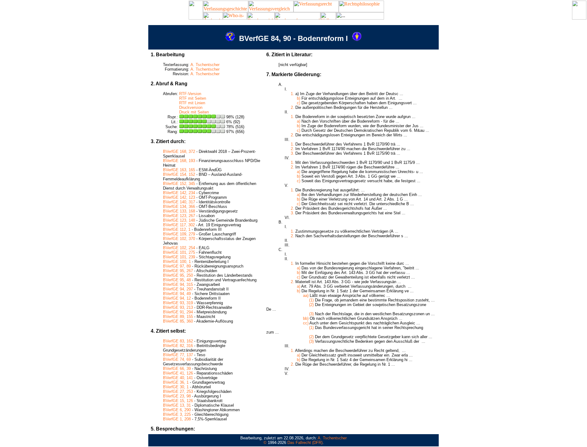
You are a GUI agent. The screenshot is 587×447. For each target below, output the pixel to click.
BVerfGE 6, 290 (177, 410)
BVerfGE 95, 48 (177, 280)
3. (292, 153)
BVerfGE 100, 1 (177, 261)
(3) (311, 314)
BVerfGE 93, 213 (178, 307)
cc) (305, 323)
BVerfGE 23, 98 (177, 396)
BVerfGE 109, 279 (179, 234)
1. (292, 93)
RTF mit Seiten (192, 98)
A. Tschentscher (205, 64)
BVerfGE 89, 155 (178, 316)
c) (298, 103)
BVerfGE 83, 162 (178, 341)
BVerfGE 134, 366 (179, 206)
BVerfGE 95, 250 (178, 275)
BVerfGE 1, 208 (177, 419)
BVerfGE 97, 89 (177, 266)
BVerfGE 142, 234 (179, 192)
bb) (305, 318)
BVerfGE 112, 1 (176, 229)
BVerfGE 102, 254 (179, 248)
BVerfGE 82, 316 (178, 345)
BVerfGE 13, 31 (177, 405)
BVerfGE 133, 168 (179, 211)
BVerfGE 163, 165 (179, 170)
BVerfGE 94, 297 (178, 289)
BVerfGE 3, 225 (177, 414)
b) (298, 98)
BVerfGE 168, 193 (179, 160)
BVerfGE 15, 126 (178, 400)
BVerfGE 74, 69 (177, 359)
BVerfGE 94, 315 (178, 284)
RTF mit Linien (192, 103)
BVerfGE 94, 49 (177, 293)
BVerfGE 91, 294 (178, 312)
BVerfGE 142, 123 (179, 197)
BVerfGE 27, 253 (178, 391)
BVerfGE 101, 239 (179, 257)
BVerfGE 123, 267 (179, 215)
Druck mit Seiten (194, 112)
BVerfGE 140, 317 (179, 202)
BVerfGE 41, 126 (178, 373)
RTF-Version (190, 93)
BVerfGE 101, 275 (179, 252)
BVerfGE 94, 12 (177, 298)
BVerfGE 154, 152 (179, 174)
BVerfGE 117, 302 (179, 225)
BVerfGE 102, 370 (179, 238)
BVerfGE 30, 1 (176, 387)
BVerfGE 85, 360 (178, 321)
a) (298, 121)
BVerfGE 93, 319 (178, 303)
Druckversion (190, 107)
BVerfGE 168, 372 (179, 151)
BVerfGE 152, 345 (179, 183)
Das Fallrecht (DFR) (305, 442)
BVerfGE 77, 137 (178, 355)
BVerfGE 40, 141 (178, 377)
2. (292, 107)
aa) (305, 295)
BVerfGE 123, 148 (179, 220)
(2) (311, 304)
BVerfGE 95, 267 (178, 270)
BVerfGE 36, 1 (176, 382)
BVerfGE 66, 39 (177, 368)
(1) (311, 300)
